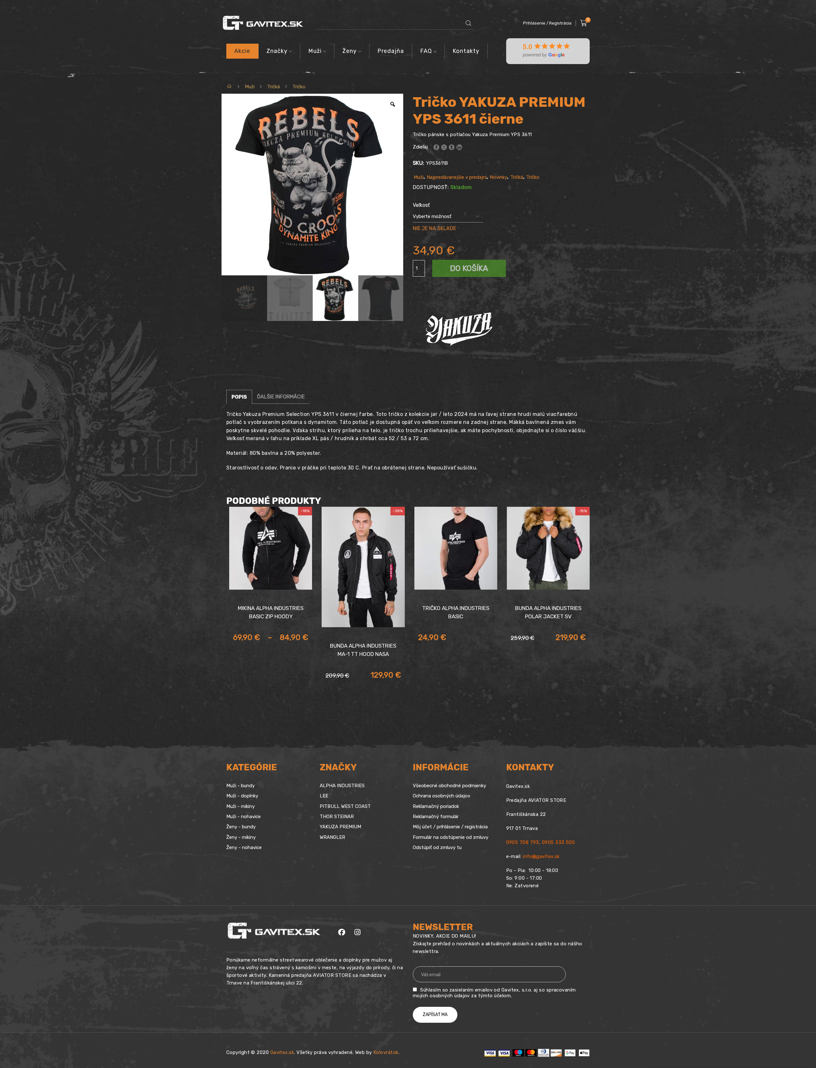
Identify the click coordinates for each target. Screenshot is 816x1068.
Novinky (498, 177)
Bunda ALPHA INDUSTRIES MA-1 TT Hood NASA (363, 650)
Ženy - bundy (241, 827)
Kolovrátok (385, 1052)
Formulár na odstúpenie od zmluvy (450, 837)
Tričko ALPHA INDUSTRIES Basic (455, 612)
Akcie (242, 50)
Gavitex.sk (282, 1052)
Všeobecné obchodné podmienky (449, 785)
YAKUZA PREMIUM (340, 827)
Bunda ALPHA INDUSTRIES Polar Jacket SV (548, 612)
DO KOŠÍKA (469, 268)
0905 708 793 (522, 842)
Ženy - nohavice (244, 847)
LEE (324, 796)
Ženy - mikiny (241, 837)
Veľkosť (421, 205)
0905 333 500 (558, 842)
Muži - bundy (240, 785)
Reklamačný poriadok (436, 806)
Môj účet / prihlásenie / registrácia (450, 827)
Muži (315, 50)
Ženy (349, 50)
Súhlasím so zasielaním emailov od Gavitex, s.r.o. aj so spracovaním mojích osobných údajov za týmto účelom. (494, 993)
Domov (230, 87)
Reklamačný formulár (436, 816)
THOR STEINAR (337, 816)
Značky (277, 50)
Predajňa (390, 50)
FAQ (426, 50)
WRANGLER (332, 837)
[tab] (239, 397)
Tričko (298, 87)
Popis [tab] (239, 397)
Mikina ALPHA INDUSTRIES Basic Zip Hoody (270, 612)
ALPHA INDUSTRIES (342, 785)
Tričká (273, 87)
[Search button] (468, 23)
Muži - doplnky (242, 796)
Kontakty (466, 50)
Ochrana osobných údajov (441, 796)
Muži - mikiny (240, 806)
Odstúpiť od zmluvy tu (437, 847)
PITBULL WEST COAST (345, 806)
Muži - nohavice (243, 816)
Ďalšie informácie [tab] (281, 397)
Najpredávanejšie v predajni (457, 177)
